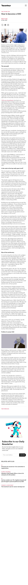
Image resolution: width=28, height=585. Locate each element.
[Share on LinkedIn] (5, 25)
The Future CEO (5, 11)
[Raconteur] (6, 5)
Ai (1, 465)
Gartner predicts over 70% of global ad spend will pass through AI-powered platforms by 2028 (13, 480)
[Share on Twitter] (2, 25)
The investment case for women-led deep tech (13, 486)
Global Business (6, 471)
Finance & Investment (7, 485)
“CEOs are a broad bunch (7, 100)
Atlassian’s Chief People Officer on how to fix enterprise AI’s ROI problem (12, 474)
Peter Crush (4, 18)
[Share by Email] (8, 25)
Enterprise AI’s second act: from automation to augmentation (13, 467)
